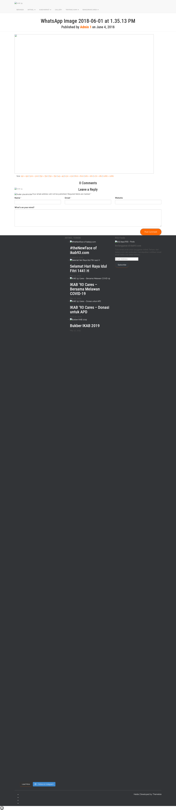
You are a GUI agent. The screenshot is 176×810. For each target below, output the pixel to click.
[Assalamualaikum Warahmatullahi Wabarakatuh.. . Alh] (20, 568)
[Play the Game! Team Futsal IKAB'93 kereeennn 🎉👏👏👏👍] (55, 660)
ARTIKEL (31, 10)
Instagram (22, 801)
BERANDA (20, 10)
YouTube (22, 804)
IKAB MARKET (44, 10)
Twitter (22, 798)
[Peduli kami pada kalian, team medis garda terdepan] (43, 530)
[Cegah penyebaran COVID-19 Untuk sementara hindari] (20, 710)
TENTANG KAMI (71, 10)
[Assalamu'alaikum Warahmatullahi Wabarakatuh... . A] (55, 367)
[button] (34, 10)
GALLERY (58, 10)
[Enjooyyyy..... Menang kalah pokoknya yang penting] (43, 671)
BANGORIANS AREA (90, 10)
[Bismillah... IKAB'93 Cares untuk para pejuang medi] (55, 543)
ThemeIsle (157, 794)
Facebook (22, 795)
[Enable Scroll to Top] (2, 808)
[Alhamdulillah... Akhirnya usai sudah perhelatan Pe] (32, 698)
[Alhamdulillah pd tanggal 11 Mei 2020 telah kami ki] (32, 562)
